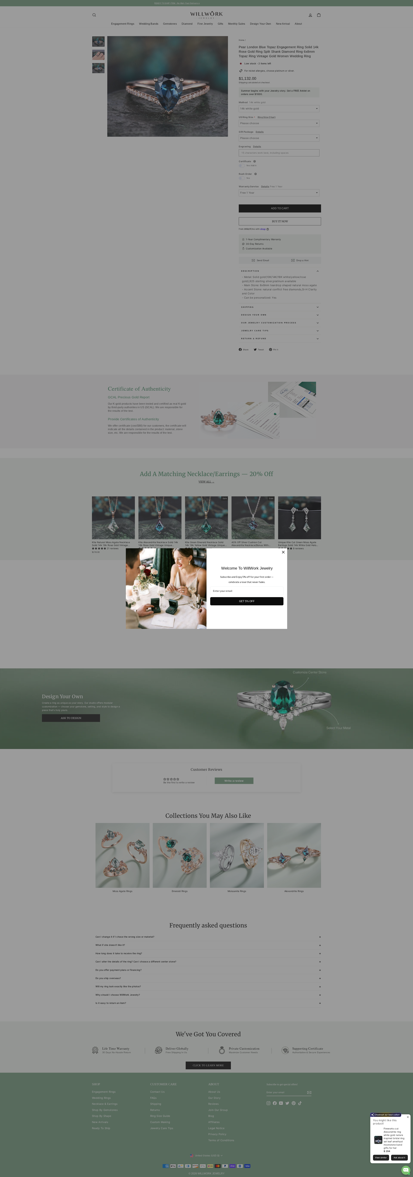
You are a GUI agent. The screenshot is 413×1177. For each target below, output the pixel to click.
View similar (381, 1157)
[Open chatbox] (405, 1170)
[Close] (283, 552)
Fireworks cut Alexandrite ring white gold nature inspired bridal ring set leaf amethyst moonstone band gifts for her (394, 1138)
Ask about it (399, 1157)
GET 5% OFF (247, 601)
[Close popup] (407, 1117)
